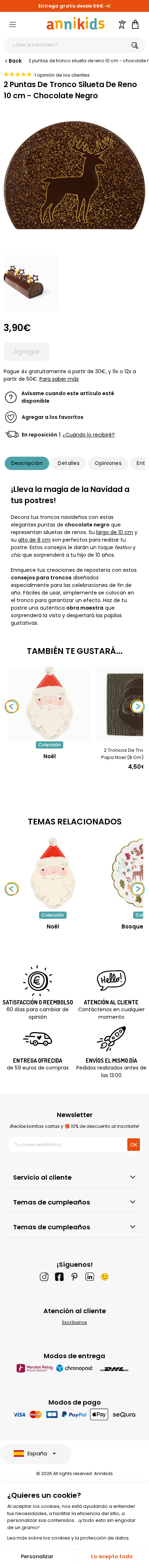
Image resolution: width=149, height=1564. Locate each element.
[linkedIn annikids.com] (89, 1277)
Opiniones (108, 463)
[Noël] (49, 737)
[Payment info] (74, 1414)
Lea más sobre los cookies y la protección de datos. (68, 1537)
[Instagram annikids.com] (44, 1277)
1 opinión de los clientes (62, 75)
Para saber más (59, 379)
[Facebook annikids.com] (59, 1277)
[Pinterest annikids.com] (74, 1277)
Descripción (27, 463)
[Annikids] (76, 23)
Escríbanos (74, 1322)
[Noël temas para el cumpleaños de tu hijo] (53, 873)
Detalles (69, 463)
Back (15, 60)
